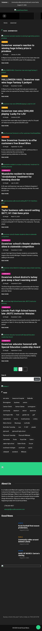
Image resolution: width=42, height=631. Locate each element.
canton (25, 402)
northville (27, 423)
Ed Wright (5, 54)
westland (15, 452)
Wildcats (23, 452)
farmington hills (8, 415)
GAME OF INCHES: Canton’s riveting (29, 554)
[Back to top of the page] (38, 627)
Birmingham (7, 402)
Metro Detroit (7, 423)
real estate (6, 439)
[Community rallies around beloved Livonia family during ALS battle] (8, 541)
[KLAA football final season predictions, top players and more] (8, 527)
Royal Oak (23, 439)
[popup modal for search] (37, 16)
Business (5, 137)
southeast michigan (9, 447)
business (17, 402)
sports (30, 447)
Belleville (30, 398)
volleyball (6, 452)
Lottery (35, 419)
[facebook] (22, 16)
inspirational (7, 419)
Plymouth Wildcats (24, 435)
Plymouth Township (9, 435)
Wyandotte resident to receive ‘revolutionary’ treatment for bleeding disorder (17, 176)
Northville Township (9, 427)
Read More (4, 63)
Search (3, 375)
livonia (16, 419)
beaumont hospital (18, 398)
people (34, 427)
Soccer (31, 443)
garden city (25, 415)
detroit (24, 410)
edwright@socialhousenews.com (14, 509)
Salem (32, 439)
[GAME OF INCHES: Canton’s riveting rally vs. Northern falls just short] (8, 555)
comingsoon (31, 406)
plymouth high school (18, 431)
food (17, 415)
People (4, 42)
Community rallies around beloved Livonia (28, 541)
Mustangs (18, 423)
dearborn (16, 410)
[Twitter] (25, 16)
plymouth (6, 431)
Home (5, 23)
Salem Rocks (21, 443)
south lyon (22, 447)
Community (6, 170)
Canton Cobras (19, 406)
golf (34, 415)
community (6, 410)
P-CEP (26, 427)
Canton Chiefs (7, 406)
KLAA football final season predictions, (28, 527)
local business (25, 419)
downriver (33, 410)
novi (19, 427)
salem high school (8, 443)
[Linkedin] (31, 16)
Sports (20, 523)
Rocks (15, 439)
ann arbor (6, 398)
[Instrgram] (28, 16)
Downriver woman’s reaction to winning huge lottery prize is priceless (17, 48)
